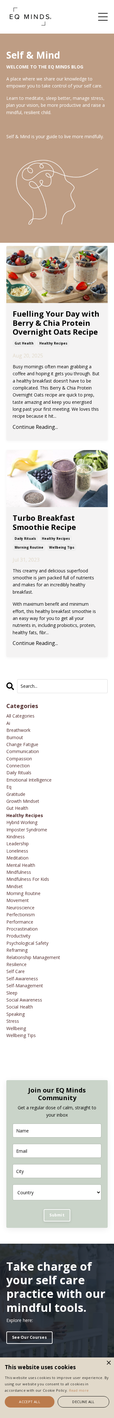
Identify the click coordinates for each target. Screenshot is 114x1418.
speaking (15, 1014)
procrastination (22, 929)
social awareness (24, 1000)
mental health (20, 865)
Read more (79, 1390)
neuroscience (20, 908)
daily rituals (25, 538)
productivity (18, 936)
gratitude (15, 794)
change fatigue (22, 744)
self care (15, 971)
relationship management (33, 957)
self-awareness (22, 979)
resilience (16, 964)
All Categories (20, 716)
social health (19, 1007)
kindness (15, 837)
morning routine (29, 547)
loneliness (17, 851)
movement (17, 900)
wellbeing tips (61, 547)
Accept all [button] (29, 1401)
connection (18, 766)
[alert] (57, 1387)
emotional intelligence (29, 780)
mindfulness (18, 872)
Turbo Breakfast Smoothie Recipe (44, 522)
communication (22, 751)
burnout (14, 737)
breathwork (18, 730)
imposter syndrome (26, 830)
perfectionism (20, 915)
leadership (17, 844)
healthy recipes (53, 343)
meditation (17, 858)
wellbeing (16, 1028)
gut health (24, 343)
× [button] (108, 1363)
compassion (19, 759)
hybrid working (21, 822)
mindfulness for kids (27, 879)
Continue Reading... (35, 426)
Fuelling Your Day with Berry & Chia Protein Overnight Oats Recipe (56, 323)
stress (12, 1021)
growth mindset (22, 801)
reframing (17, 950)
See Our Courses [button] (29, 1337)
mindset (14, 886)
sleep (11, 993)
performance (19, 922)
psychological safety (27, 943)
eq (8, 787)
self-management (24, 986)
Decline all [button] (83, 1401)
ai (8, 723)
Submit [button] (57, 1215)
